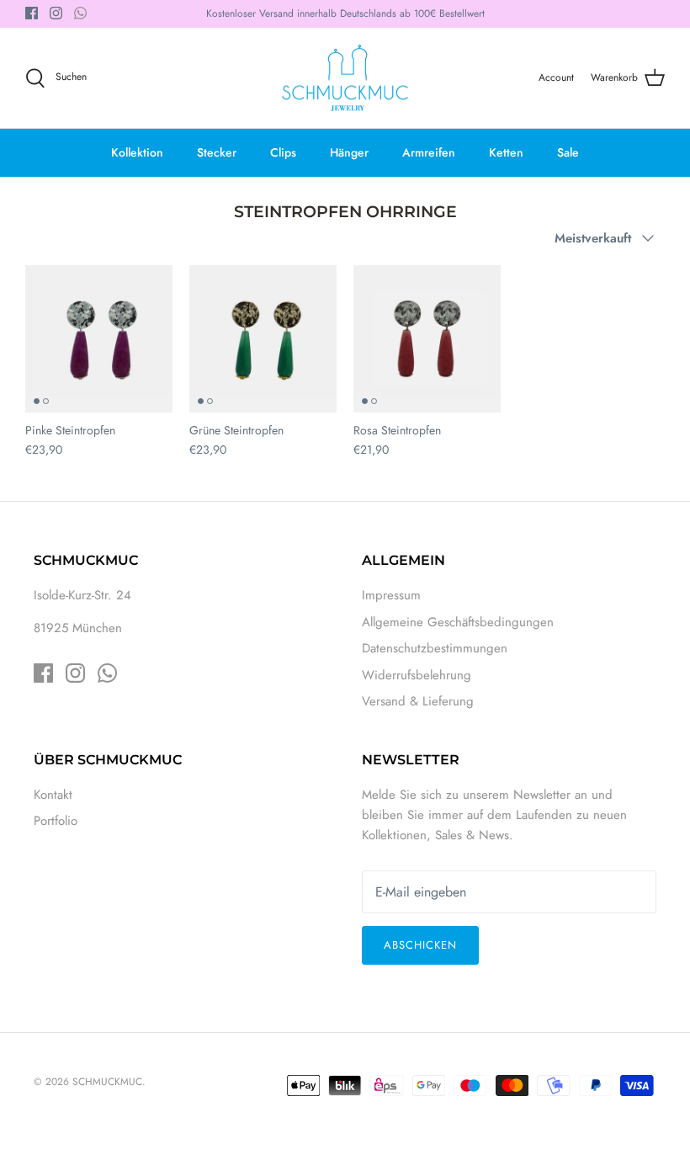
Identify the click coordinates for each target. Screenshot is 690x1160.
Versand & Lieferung (418, 701)
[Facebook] (31, 13)
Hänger (349, 152)
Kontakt (53, 794)
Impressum (391, 595)
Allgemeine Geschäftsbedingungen (458, 622)
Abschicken (420, 945)
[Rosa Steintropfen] (427, 338)
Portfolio (55, 820)
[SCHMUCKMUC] (345, 78)
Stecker (216, 152)
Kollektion (137, 152)
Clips (283, 152)
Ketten (506, 152)
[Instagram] (56, 13)
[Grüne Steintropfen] (263, 338)
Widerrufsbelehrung (416, 675)
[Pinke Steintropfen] (98, 338)
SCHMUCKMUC (107, 1081)
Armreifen (428, 152)
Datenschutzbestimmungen (434, 648)
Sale (568, 152)
